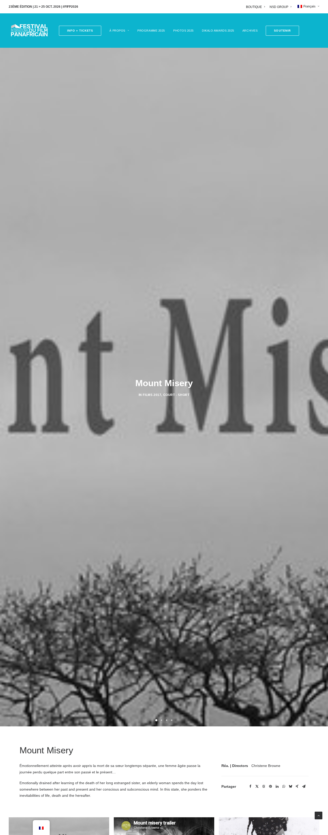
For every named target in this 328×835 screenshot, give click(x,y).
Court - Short (176, 395)
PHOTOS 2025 (183, 30)
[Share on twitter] (257, 786)
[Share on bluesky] (290, 786)
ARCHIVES (250, 30)
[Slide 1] (156, 720)
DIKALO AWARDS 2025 (218, 30)
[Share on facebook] (250, 786)
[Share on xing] (297, 786)
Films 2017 (152, 395)
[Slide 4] (171, 720)
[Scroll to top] (318, 815)
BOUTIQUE (254, 7)
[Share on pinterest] (270, 786)
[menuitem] (256, 7)
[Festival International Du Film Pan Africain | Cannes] (29, 30)
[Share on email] (304, 786)
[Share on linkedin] (277, 786)
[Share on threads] (264, 786)
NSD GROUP (279, 7)
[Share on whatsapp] (284, 786)
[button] (280, 31)
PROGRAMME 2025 (151, 30)
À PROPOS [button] (117, 30)
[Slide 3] (166, 720)
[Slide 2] (161, 720)
